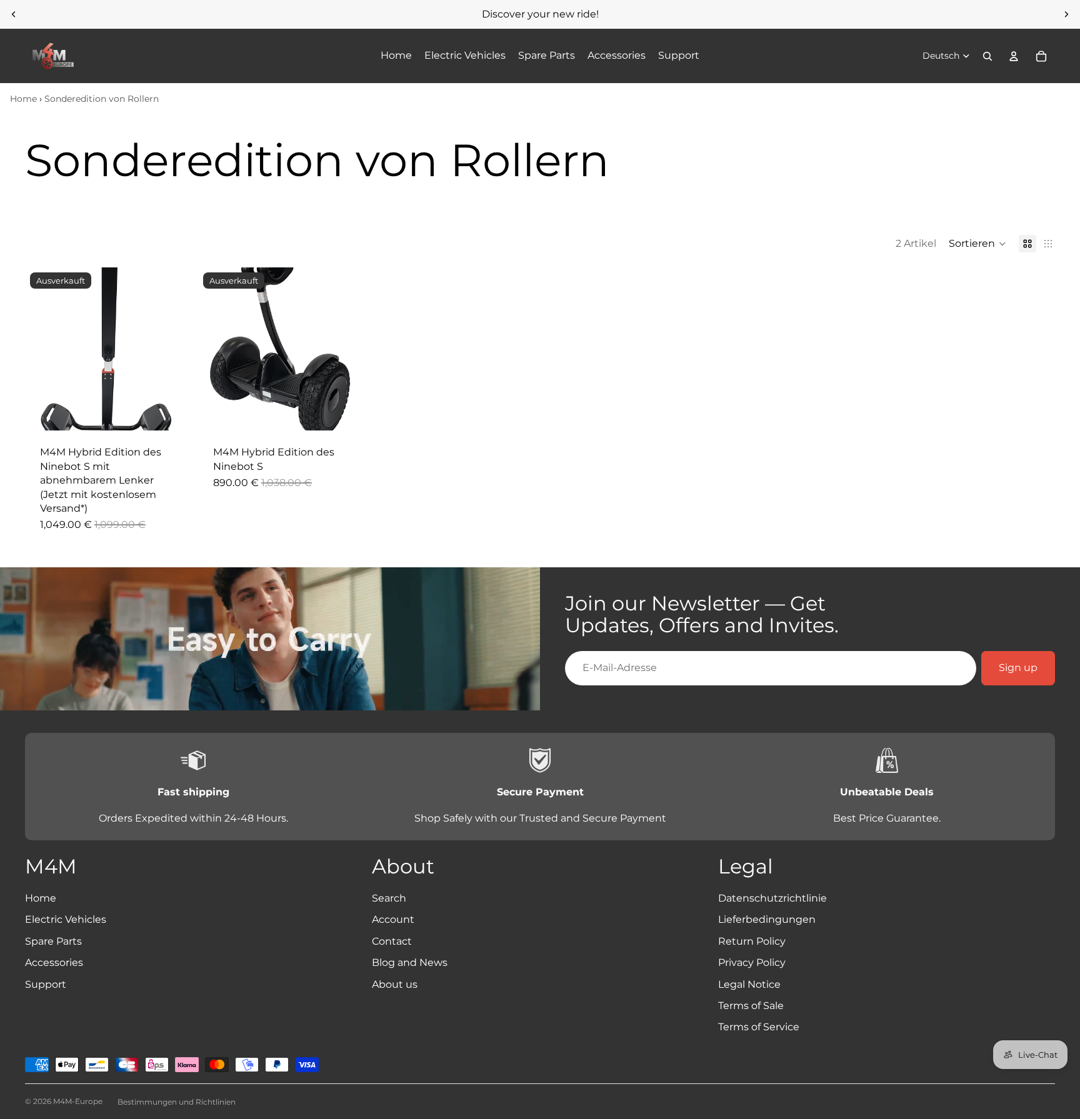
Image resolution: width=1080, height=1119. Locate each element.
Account (393, 919)
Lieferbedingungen (767, 919)
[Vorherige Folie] (14, 14)
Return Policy (752, 941)
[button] (977, 243)
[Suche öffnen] (987, 56)
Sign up (1018, 668)
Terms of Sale (751, 1006)
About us (395, 984)
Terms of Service (758, 1027)
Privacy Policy (752, 962)
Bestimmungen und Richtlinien (177, 1102)
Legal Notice (749, 984)
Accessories (54, 962)
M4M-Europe (77, 1101)
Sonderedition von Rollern (101, 98)
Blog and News (410, 962)
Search (389, 898)
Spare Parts (53, 941)
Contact (392, 941)
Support (45, 984)
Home (23, 98)
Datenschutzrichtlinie (772, 898)
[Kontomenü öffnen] (1014, 56)
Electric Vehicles (65, 919)
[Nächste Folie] (1066, 14)
